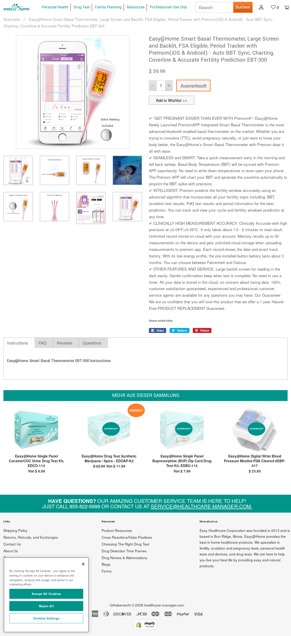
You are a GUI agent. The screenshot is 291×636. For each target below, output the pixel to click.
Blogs (106, 564)
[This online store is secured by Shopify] (145, 628)
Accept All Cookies (46, 594)
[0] (284, 7)
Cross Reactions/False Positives (127, 537)
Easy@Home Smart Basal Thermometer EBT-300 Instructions (59, 360)
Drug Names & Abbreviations (124, 557)
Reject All (46, 606)
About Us (10, 550)
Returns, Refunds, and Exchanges (30, 537)
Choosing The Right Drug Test (125, 543)
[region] (46, 594)
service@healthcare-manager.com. (201, 506)
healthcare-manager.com (164, 604)
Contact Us (12, 543)
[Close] (83, 564)
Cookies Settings (46, 618)
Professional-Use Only (168, 7)
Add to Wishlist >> (171, 100)
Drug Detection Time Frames (124, 550)
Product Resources (117, 530)
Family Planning (108, 7)
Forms (107, 570)
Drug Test (82, 7)
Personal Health (55, 7)
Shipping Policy (15, 530)
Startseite (11, 19)
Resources (136, 7)
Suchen (243, 7)
